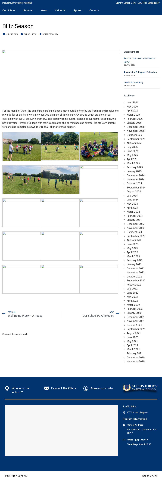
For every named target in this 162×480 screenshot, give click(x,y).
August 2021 (134, 333)
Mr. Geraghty (51, 34)
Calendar (60, 10)
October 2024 (134, 183)
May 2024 (132, 203)
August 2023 (134, 240)
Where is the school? (20, 390)
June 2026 (132, 102)
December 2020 (136, 357)
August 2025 (134, 143)
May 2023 (132, 248)
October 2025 (134, 134)
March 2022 (133, 304)
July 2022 (132, 288)
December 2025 (136, 126)
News (43, 10)
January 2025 (134, 171)
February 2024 (135, 215)
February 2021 (135, 353)
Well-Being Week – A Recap (25, 315)
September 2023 (136, 236)
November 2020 (136, 361)
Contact (94, 10)
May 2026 (132, 106)
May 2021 (132, 341)
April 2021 (132, 345)
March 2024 (133, 211)
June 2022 (132, 292)
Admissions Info (101, 388)
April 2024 (132, 207)
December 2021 (136, 317)
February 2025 (135, 167)
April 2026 (132, 110)
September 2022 (136, 280)
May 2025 (132, 155)
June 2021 (132, 337)
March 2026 (133, 114)
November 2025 (136, 130)
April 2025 (132, 159)
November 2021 (136, 321)
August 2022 (134, 284)
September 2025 (136, 139)
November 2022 (136, 272)
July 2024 (132, 195)
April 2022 (132, 300)
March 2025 (133, 163)
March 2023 (133, 256)
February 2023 (135, 260)
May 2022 (132, 296)
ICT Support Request (137, 412)
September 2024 (136, 187)
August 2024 (134, 191)
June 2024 (132, 199)
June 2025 (132, 151)
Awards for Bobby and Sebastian (140, 72)
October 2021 (134, 325)
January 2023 (134, 264)
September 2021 (136, 329)
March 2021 (133, 349)
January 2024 (134, 219)
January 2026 (134, 122)
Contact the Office (63, 388)
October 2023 (134, 232)
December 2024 (136, 175)
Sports (77, 10)
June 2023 (132, 244)
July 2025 (132, 147)
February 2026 (135, 118)
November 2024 (136, 179)
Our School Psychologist (98, 315)
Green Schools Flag (133, 82)
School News (30, 34)
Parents (28, 10)
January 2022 (134, 312)
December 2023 (136, 223)
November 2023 (136, 228)
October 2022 (134, 276)
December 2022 (136, 268)
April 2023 (132, 252)
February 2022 (135, 308)
